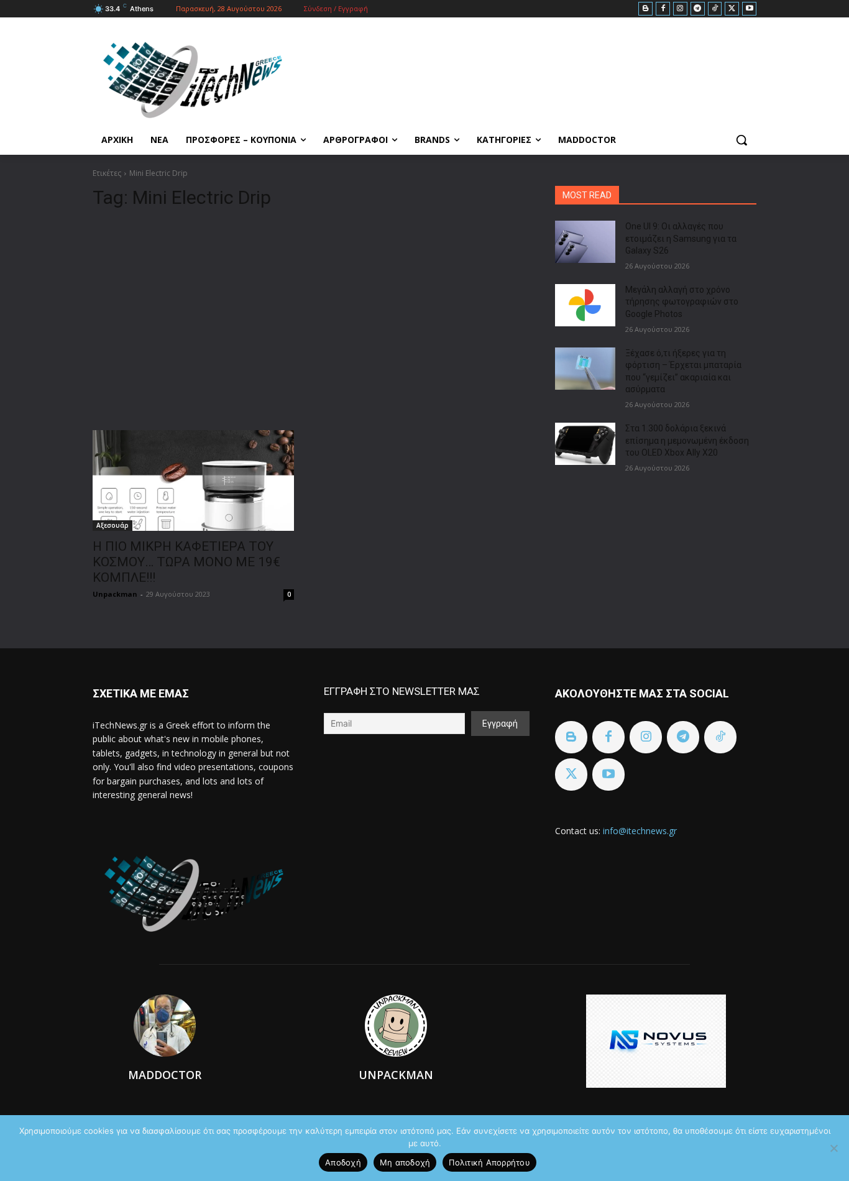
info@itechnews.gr (640, 831)
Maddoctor (164, 1074)
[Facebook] (663, 9)
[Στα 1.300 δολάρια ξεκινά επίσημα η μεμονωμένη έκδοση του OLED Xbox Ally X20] (585, 444)
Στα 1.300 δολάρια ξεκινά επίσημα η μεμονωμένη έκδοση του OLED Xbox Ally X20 (687, 440)
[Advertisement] (309, 314)
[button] (741, 140)
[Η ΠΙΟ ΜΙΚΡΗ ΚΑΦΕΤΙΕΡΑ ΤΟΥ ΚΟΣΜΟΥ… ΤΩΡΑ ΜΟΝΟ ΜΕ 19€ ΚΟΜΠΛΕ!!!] (193, 480)
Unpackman (115, 594)
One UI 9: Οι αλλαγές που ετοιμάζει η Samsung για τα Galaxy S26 (681, 238)
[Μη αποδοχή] (833, 1148)
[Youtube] (749, 9)
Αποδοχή (343, 1162)
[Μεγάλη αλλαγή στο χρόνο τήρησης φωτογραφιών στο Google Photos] (585, 305)
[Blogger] (645, 9)
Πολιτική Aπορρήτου (489, 1162)
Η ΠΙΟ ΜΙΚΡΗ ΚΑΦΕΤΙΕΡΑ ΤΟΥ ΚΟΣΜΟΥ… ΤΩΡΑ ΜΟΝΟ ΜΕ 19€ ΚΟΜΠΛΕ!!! (186, 562)
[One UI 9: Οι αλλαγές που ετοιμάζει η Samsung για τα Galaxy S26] (585, 242)
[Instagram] (680, 9)
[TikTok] (715, 9)
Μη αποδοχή (405, 1162)
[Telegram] (698, 9)
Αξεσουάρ (112, 525)
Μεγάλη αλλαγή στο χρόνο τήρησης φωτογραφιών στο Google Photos (681, 302)
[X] (732, 9)
